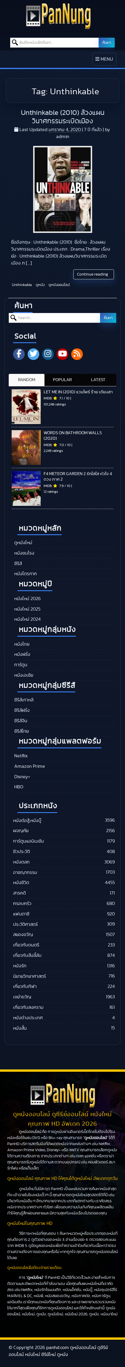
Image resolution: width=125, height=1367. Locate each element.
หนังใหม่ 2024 (27, 619)
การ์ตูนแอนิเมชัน (28, 841)
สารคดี (19, 893)
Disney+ (21, 776)
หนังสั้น (20, 1028)
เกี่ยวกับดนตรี (26, 945)
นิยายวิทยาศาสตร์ (29, 976)
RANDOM (26, 380)
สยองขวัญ (23, 934)
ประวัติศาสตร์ (25, 924)
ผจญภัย (20, 830)
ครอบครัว (22, 903)
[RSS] (77, 354)
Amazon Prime (29, 766)
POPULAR (62, 380)
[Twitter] (33, 354)
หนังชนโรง (23, 553)
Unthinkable (21, 285)
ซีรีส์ (17, 563)
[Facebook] (19, 354)
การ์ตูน (20, 664)
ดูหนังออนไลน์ (59, 285)
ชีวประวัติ (21, 851)
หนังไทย (21, 644)
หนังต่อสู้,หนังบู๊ (27, 820)
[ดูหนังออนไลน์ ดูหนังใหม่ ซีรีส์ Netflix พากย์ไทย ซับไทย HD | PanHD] (58, 27)
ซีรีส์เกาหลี (23, 700)
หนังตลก (21, 862)
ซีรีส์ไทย (21, 731)
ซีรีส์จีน (20, 720)
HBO (18, 787)
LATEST (98, 380)
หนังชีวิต (21, 882)
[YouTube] (62, 354)
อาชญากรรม (25, 872)
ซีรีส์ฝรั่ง (21, 710)
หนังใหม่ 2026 (27, 598)
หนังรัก (19, 966)
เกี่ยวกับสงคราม (28, 1007)
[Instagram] (48, 354)
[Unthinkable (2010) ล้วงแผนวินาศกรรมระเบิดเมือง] (63, 189)
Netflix (20, 756)
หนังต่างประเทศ (28, 1017)
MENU (105, 61)
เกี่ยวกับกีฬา (25, 986)
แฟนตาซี (21, 914)
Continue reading (93, 274)
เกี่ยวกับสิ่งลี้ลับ (27, 955)
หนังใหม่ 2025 (26, 609)
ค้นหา (106, 43)
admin (62, 136)
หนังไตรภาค (25, 573)
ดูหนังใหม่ (22, 542)
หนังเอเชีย (23, 675)
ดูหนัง (40, 285)
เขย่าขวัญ (22, 997)
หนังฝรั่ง (21, 654)
